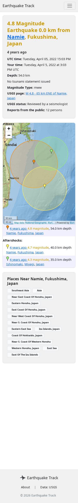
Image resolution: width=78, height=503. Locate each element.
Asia (39, 290)
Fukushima (26, 233)
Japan (39, 233)
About (25, 487)
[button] (33, 162)
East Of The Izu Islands (25, 354)
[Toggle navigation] (69, 6)
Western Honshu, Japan (25, 348)
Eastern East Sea (21, 328)
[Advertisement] (39, 414)
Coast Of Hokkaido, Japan (27, 335)
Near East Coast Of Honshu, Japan (32, 296)
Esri (72, 222)
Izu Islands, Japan (49, 328)
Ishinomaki (14, 264)
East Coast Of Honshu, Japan (28, 309)
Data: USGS (48, 487)
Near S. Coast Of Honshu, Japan (30, 322)
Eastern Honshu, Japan (25, 303)
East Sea (52, 348)
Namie (15, 36)
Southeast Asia (20, 290)
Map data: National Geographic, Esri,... (34, 222)
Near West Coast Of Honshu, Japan (32, 316)
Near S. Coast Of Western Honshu (31, 341)
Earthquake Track (18, 5)
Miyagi (29, 264)
